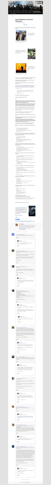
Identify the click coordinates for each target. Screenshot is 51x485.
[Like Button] (16, 217)
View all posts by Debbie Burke (22, 229)
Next (39, 15)
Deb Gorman (17, 378)
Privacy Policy (22, 482)
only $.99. (21, 215)
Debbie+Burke (20, 240)
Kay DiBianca (17, 446)
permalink (34, 221)
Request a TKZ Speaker (13, 13)
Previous (12, 15)
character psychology (20, 221)
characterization (23, 221)
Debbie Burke (23, 22)
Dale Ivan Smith (20, 304)
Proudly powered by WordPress (27, 482)
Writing (26, 221)
